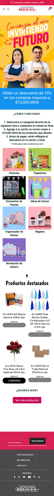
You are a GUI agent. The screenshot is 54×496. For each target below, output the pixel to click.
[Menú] (4, 9)
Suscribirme (38, 441)
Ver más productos (27, 400)
